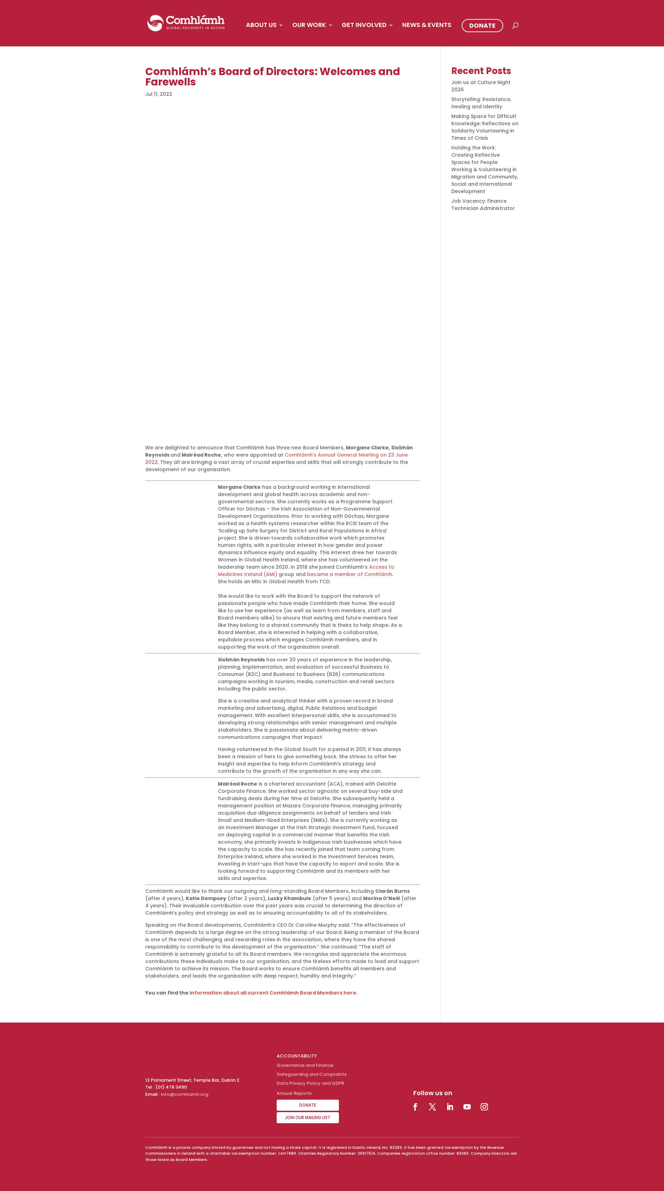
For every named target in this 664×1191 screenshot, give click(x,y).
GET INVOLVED (364, 25)
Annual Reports (294, 1093)
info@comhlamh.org (184, 1094)
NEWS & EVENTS (426, 25)
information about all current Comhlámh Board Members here (273, 992)
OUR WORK (309, 25)
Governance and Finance (305, 1065)
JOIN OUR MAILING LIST (307, 1117)
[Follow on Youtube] (467, 1107)
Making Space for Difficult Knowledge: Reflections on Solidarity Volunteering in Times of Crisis (484, 127)
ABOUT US (261, 25)
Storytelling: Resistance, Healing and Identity (481, 103)
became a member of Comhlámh (349, 574)
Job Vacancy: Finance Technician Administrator (483, 205)
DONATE (482, 25)
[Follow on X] (432, 1107)
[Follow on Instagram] (484, 1107)
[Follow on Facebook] (415, 1107)
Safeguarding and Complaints (312, 1074)
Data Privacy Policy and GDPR (310, 1083)
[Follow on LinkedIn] (450, 1107)
